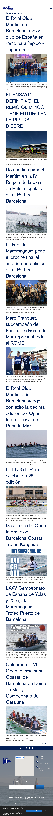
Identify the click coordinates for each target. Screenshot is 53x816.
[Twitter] (26, 747)
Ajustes (46, 810)
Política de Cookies (6, 814)
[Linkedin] (29, 747)
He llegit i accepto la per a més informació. (26, 803)
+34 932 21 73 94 (43, 756)
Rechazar (38, 810)
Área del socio (38, 2)
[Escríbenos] (37, 767)
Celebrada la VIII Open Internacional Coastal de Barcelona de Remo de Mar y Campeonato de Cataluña (26, 684)
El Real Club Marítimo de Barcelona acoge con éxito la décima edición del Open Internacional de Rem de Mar (25, 407)
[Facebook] (23, 747)
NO (29, 800)
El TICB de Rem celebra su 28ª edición (22, 476)
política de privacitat (26, 803)
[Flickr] (32, 747)
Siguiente (44, 743)
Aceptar (30, 810)
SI (25, 800)
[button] (51, 8)
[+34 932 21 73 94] (37, 757)
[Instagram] (20, 747)
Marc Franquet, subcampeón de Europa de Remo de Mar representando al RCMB (26, 331)
